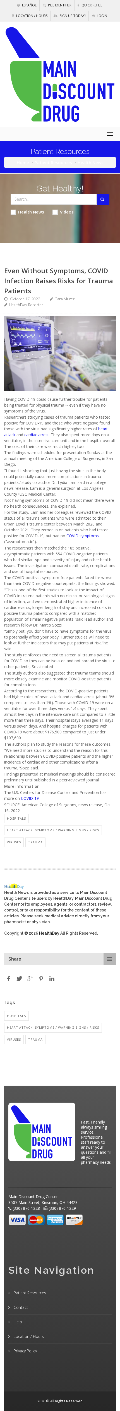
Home (23, 162)
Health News (31, 212)
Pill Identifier (59, 5)
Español (29, 5)
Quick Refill (91, 5)
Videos (67, 212)
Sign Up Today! (72, 15)
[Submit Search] (103, 199)
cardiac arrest (36, 434)
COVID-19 (30, 798)
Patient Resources (53, 162)
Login (101, 15)
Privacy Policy (25, 1351)
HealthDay (49, 933)
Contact (20, 1307)
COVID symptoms (82, 535)
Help (17, 1321)
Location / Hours (31, 15)
